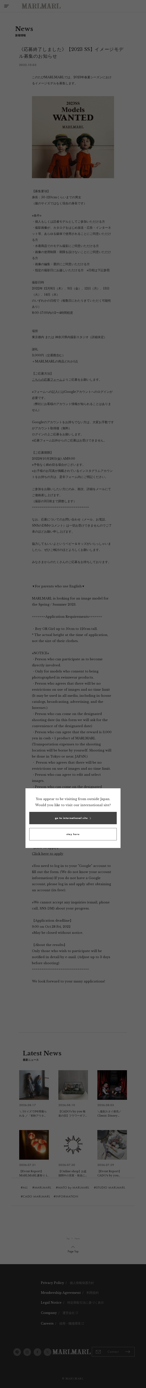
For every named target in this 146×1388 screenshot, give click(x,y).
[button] (73, 818)
